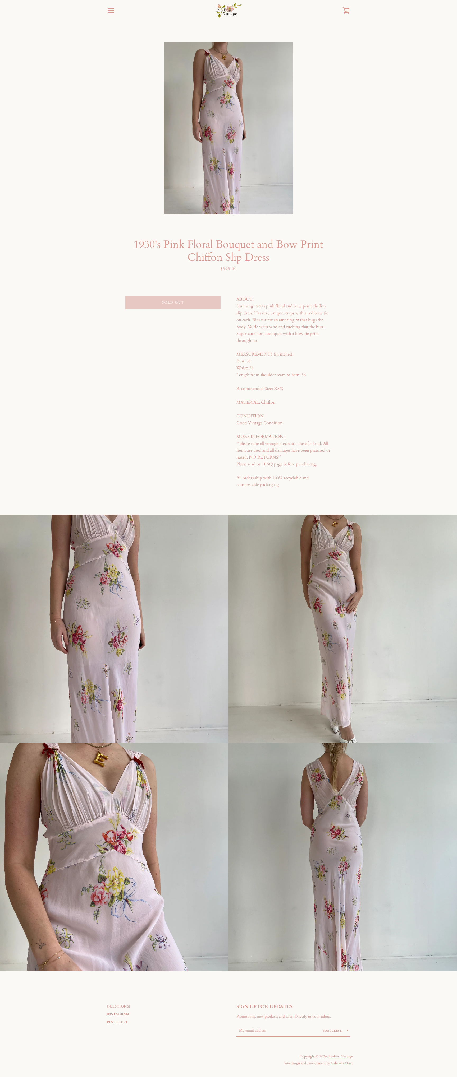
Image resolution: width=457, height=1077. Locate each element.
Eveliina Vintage (340, 1056)
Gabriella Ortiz (342, 1063)
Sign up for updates (264, 1006)
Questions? (119, 1006)
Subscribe (333, 1031)
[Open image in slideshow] (228, 128)
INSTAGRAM (118, 1014)
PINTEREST (117, 1022)
